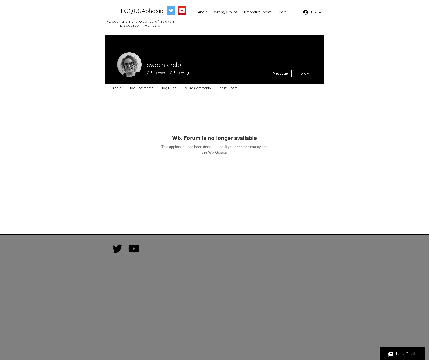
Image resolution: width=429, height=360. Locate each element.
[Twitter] (171, 10)
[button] (203, 12)
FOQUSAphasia (142, 11)
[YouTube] (182, 10)
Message (280, 73)
